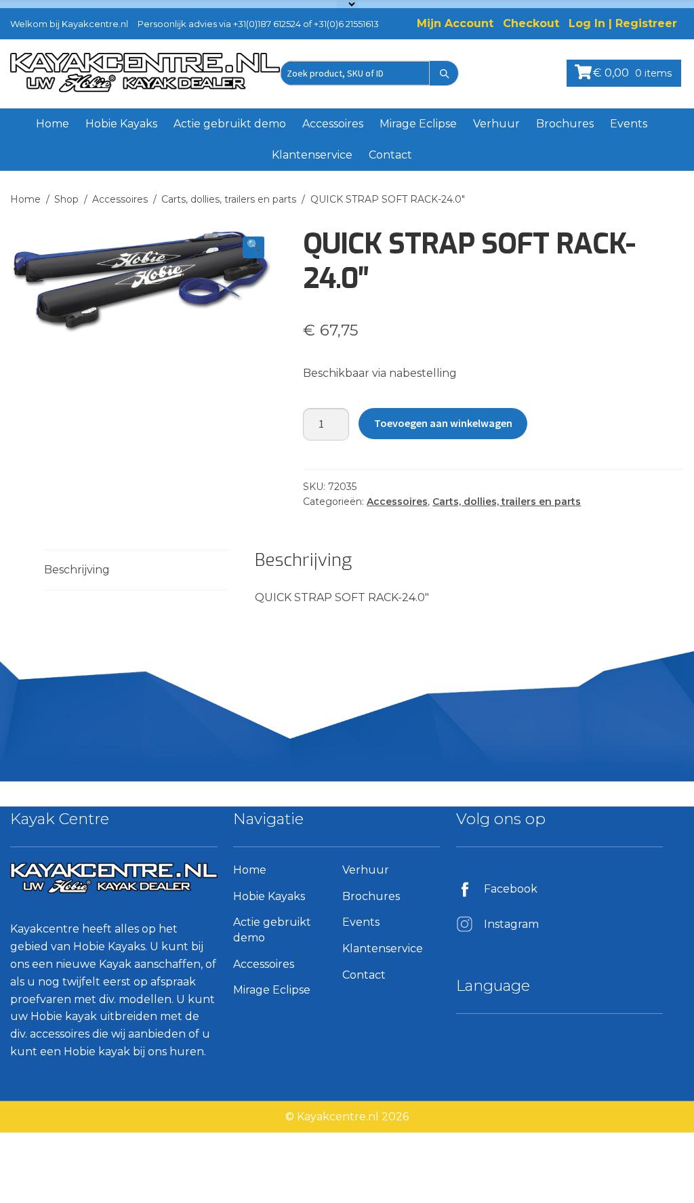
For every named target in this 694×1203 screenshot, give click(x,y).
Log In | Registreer (623, 23)
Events (628, 123)
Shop (66, 199)
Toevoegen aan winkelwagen (443, 423)
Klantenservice (312, 154)
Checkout (531, 23)
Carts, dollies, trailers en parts (228, 199)
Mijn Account (455, 23)
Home (52, 123)
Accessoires (332, 123)
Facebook (510, 888)
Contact (390, 154)
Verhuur (496, 123)
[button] (253, 247)
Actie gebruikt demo (230, 123)
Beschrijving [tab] (77, 569)
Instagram (511, 924)
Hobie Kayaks (121, 123)
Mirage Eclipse (418, 123)
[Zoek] (444, 73)
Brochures (565, 123)
